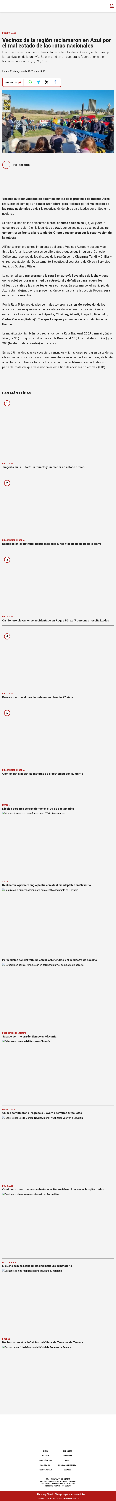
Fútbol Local (9, 1109)
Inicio (45, 1451)
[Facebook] (42, 1440)
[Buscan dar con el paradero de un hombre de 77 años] (58, 660)
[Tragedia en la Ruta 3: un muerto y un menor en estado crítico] (58, 429)
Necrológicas (45, 1470)
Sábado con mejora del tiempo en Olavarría (29, 1036)
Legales (67, 1470)
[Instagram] (53, 1440)
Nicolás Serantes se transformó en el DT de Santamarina (38, 808)
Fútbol (6, 805)
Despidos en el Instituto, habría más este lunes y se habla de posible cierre (52, 544)
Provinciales (9, 33)
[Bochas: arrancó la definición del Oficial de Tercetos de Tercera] (58, 1377)
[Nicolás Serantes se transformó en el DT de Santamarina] (58, 843)
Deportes (67, 1451)
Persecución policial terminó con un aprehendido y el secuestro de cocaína (49, 960)
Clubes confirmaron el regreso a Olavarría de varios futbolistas (42, 1112)
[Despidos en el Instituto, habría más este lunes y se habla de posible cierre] (58, 506)
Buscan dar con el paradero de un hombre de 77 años (37, 697)
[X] (73, 1440)
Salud (5, 881)
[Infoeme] (15, 6)
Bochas (6, 1339)
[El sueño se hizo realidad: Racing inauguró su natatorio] (58, 1300)
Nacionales (45, 1465)
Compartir (11, 82)
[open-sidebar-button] (112, 6)
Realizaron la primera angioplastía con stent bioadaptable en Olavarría (46, 885)
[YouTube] (63, 1440)
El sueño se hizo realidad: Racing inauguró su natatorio (37, 1265)
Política (45, 1456)
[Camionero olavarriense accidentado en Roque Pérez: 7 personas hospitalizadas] (58, 583)
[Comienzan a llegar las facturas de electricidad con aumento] (58, 736)
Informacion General (13, 540)
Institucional (9, 1262)
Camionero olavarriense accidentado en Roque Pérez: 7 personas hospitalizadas (55, 620)
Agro (67, 1460)
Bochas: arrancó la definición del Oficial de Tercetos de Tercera (42, 1342)
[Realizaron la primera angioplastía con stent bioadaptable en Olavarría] (58, 919)
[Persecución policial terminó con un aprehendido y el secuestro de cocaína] (58, 994)
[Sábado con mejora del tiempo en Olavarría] (58, 1071)
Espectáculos (45, 1460)
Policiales (7, 463)
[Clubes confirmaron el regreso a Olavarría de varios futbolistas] (58, 1147)
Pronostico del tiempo (14, 1033)
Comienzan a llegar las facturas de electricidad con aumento (42, 773)
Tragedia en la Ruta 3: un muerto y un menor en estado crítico (43, 467)
